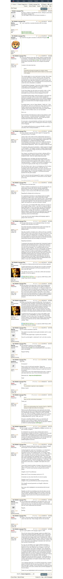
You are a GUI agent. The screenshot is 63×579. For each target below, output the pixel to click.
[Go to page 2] (51, 9)
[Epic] (15, 277)
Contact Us (37, 577)
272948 (50, 529)
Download (30, 1)
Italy (12, 32)
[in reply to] (36, 21)
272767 (50, 343)
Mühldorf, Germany (15, 341)
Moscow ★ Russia (15, 281)
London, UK (13, 66)
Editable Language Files (17, 11)
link (31, 348)
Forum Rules (14, 577)
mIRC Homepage (48, 577)
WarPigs (35, 343)
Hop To (18, 573)
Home (18, 1)
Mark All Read (21, 577)
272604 (50, 182)
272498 (50, 55)
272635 (50, 262)
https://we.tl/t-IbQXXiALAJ (35, 375)
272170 (50, 11)
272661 (50, 283)
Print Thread (13, 8)
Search (38, 6)
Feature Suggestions (22, 4)
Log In (50, 4)
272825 (50, 444)
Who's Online (45, 6)
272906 (50, 515)
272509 (50, 131)
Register (36, 1)
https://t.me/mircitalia (26, 31)
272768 (50, 359)
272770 (50, 381)
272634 (50, 221)
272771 (50, 395)
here (34, 60)
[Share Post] (46, 11)
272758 (50, 327)
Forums (14, 4)
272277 (50, 21)
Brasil (12, 53)
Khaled (35, 131)
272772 (50, 426)
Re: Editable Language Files (18, 21)
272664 (50, 300)
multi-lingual (38, 422)
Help (48, 1)
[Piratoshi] (15, 49)
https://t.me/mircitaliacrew (27, 33)
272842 (50, 499)
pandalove (35, 395)
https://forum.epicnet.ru (28, 276)
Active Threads (32, 6)
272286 (50, 36)
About (24, 1)
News (42, 1)
